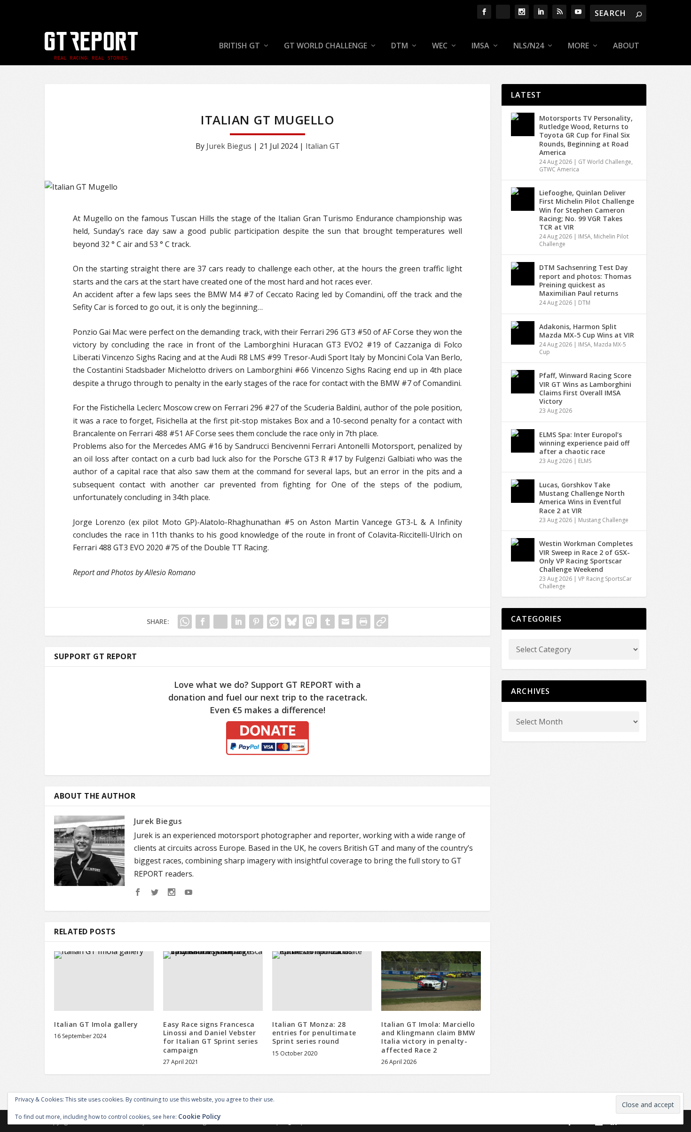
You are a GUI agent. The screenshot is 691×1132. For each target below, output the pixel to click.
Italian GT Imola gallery (96, 1024)
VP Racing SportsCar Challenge (585, 582)
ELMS (584, 461)
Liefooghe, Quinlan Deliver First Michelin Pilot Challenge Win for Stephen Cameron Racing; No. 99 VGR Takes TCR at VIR (586, 209)
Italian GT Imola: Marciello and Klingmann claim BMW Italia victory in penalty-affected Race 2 (428, 1037)
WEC (440, 46)
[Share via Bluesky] (292, 622)
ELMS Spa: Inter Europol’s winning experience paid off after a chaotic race (584, 443)
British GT (239, 46)
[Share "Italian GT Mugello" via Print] (363, 622)
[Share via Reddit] (274, 622)
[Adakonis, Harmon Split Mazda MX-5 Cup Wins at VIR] (522, 333)
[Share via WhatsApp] (185, 622)
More (578, 46)
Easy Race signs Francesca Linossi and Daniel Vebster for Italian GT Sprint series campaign (210, 1037)
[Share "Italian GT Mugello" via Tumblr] (328, 622)
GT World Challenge (325, 46)
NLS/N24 (528, 46)
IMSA (480, 46)
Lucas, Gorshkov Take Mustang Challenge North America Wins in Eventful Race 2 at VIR (582, 497)
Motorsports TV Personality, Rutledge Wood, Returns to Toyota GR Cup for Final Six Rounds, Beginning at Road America (586, 135)
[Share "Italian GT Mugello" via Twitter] (220, 622)
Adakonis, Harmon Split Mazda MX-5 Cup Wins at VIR (586, 330)
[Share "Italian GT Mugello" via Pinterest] (256, 622)
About (626, 46)
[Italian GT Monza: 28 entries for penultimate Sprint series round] (322, 981)
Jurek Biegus (228, 146)
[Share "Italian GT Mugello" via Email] (345, 622)
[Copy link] (381, 622)
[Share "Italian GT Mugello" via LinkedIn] (238, 622)
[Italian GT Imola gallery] (104, 981)
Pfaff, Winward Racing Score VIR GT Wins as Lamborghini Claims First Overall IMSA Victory (585, 388)
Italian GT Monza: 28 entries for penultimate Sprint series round (314, 1033)
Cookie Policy (199, 1116)
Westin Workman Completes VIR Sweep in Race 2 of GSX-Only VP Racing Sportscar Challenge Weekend (586, 556)
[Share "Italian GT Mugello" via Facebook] (203, 622)
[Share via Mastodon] (310, 622)
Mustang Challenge (603, 520)
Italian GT (323, 146)
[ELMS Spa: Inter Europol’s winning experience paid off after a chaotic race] (522, 441)
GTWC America (559, 169)
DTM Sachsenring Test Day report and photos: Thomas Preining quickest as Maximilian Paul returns (585, 280)
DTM (399, 46)
